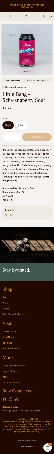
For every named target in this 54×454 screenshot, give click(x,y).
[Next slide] (50, 6)
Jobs (5, 376)
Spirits (5, 308)
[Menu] (3, 16)
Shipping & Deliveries (13, 365)
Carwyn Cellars (30, 440)
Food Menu (8, 337)
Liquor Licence (10, 371)
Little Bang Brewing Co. (14, 86)
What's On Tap (9, 331)
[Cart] (50, 16)
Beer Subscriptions (12, 314)
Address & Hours (11, 348)
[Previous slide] (3, 6)
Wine (5, 302)
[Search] (10, 16)
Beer (5, 297)
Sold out (37, 137)
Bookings (7, 342)
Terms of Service (11, 382)
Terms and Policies (27, 446)
